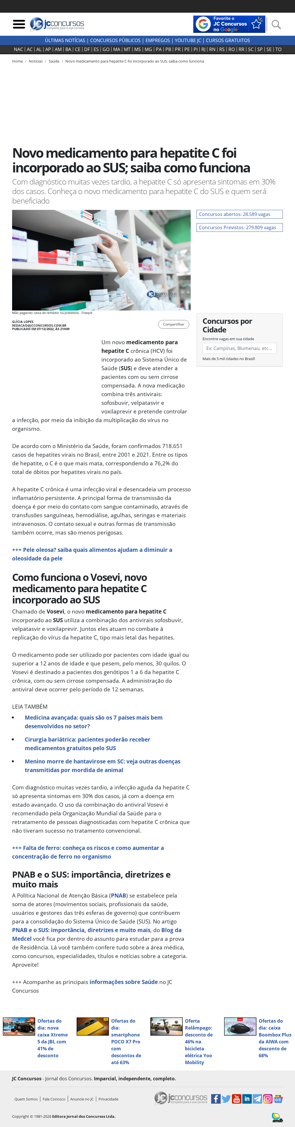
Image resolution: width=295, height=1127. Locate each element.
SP (260, 49)
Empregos (157, 40)
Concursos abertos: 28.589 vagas (235, 214)
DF (87, 49)
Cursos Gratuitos (228, 40)
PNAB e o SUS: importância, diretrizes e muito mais (81, 930)
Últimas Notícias (65, 40)
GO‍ (106, 49)
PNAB (118, 895)
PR (178, 49)
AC (30, 49)
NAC (18, 49)
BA (68, 49)
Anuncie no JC (82, 1099)
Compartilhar (173, 324)
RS (222, 49)
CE (77, 49)
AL (38, 49)
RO (231, 49)
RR (241, 49)
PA (159, 49)
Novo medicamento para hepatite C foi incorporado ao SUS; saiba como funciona (134, 61)
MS (137, 49)
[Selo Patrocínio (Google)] (229, 23)
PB (168, 49)
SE (269, 49)
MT (127, 49)
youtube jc (188, 40)
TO (278, 49)
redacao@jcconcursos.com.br (39, 325)
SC (251, 49)
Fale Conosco (54, 1099)
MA (116, 49)
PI (196, 49)
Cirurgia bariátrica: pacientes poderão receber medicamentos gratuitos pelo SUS (87, 743)
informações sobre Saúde (124, 982)
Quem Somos (26, 1099)
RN (212, 49)
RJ (203, 49)
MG (148, 49)
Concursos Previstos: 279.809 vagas (237, 227)
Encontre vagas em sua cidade (228, 338)
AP (48, 49)
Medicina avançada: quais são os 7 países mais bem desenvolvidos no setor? (94, 722)
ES (96, 49)
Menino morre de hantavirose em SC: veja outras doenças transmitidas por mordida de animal (102, 765)
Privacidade (108, 1099)
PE (187, 49)
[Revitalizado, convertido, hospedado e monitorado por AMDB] (277, 1117)
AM (58, 49)
